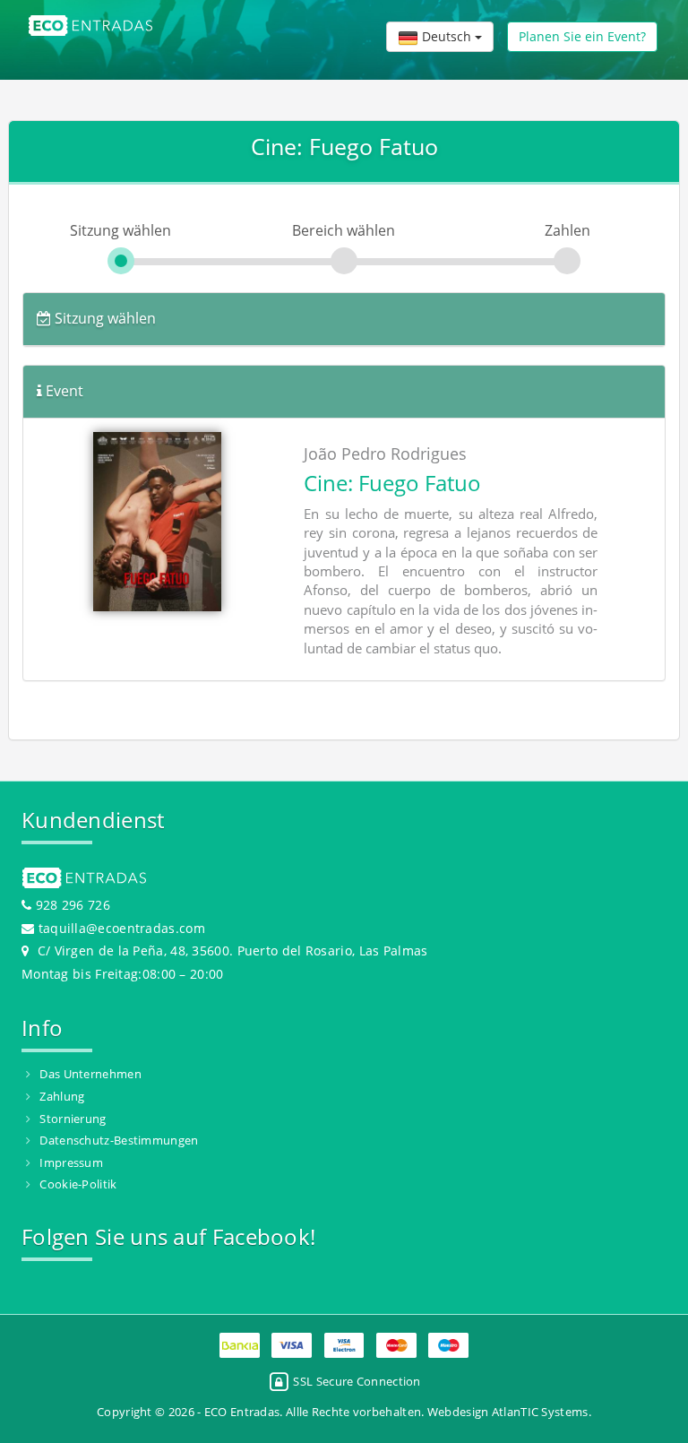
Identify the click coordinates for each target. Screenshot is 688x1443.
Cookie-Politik (77, 1184)
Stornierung (72, 1118)
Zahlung (61, 1096)
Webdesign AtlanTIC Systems (508, 1412)
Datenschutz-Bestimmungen (118, 1140)
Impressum (71, 1162)
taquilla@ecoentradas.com (122, 928)
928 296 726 (70, 904)
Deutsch (446, 36)
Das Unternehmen (90, 1074)
